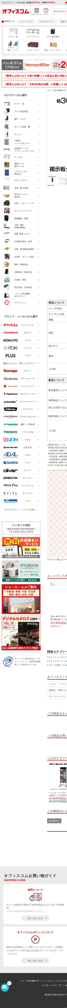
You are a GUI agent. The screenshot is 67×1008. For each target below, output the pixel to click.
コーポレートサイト (50, 985)
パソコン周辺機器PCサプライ (22, 295)
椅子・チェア (13, 50)
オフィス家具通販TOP (30, 981)
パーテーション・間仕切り (21, 172)
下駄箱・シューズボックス (22, 142)
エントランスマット (57, 696)
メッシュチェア (26, 21)
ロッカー (18, 134)
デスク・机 (13, 37)
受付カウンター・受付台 (22, 195)
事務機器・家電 (21, 218)
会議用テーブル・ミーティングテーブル (24, 149)
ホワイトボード (55, 661)
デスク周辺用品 (52, 37)
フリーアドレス (32, 37)
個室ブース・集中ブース (20, 165)
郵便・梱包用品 (21, 264)
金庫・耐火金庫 (21, 188)
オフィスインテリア (57, 657)
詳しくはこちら (35, 918)
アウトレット (20, 303)
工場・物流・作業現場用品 (19, 226)
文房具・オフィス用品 (24, 257)
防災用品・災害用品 (23, 287)
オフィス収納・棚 (22, 127)
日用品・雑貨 (20, 280)
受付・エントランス (52, 50)
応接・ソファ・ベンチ (24, 203)
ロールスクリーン (47, 21)
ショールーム (47, 981)
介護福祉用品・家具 (23, 241)
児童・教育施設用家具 (24, 249)
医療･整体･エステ (22, 234)
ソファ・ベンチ (32, 50)
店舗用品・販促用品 (23, 272)
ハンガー (52, 684)
